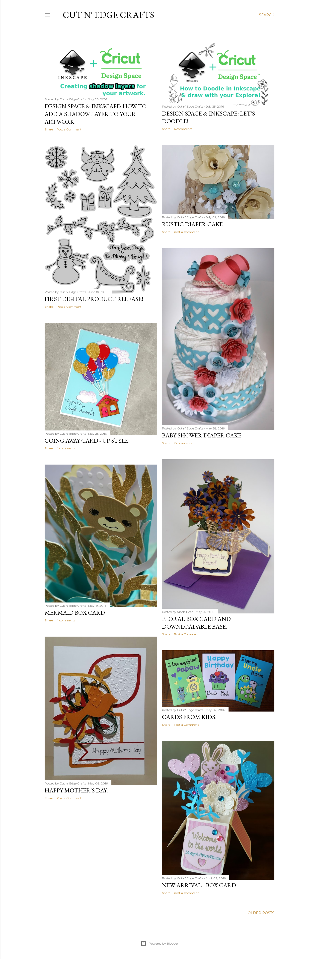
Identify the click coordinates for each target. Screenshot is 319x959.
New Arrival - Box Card (199, 885)
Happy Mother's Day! (77, 790)
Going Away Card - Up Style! (87, 440)
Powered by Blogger (163, 943)
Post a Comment (69, 129)
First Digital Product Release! (94, 299)
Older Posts (261, 913)
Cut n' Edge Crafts (108, 15)
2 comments (183, 443)
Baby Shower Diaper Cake (201, 435)
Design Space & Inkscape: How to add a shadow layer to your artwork (96, 113)
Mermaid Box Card (75, 612)
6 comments (183, 129)
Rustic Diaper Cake (192, 224)
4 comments (66, 448)
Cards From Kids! (189, 717)
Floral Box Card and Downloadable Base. (196, 622)
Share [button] (49, 129)
